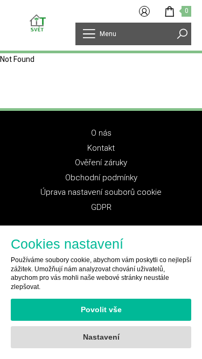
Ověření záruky (101, 162)
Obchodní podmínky (101, 177)
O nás (101, 133)
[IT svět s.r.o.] (38, 22)
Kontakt (101, 148)
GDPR (101, 207)
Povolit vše (101, 309)
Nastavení (101, 337)
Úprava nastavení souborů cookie (101, 192)
